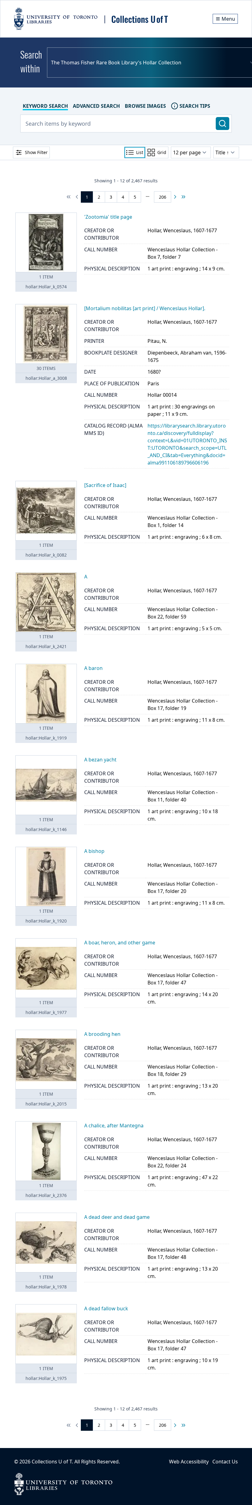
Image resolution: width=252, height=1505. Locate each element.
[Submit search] (222, 123)
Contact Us (225, 1461)
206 (162, 197)
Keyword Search (45, 106)
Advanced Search (96, 106)
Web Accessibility (189, 1461)
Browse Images (145, 106)
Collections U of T (52, 1461)
